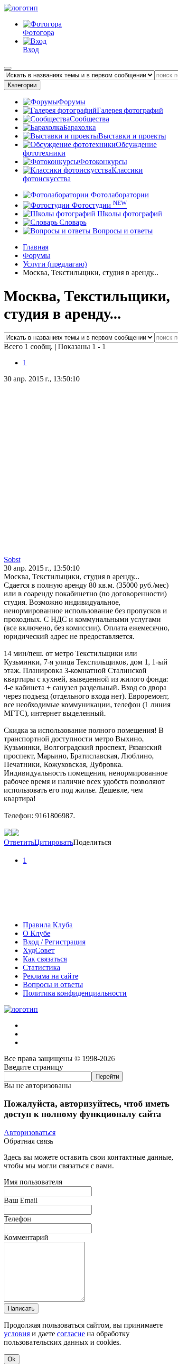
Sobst (12, 559)
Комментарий (26, 1237)
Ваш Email (20, 1200)
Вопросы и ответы (122, 231)
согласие (71, 1334)
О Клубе (36, 933)
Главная (35, 247)
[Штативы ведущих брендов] (89, 909)
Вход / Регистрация (54, 942)
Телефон (17, 1219)
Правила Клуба (48, 925)
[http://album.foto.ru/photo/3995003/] (7, 834)
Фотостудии (98, 205)
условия (17, 1334)
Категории (22, 85)
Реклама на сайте (50, 976)
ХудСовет (39, 950)
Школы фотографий (128, 214)
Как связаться (45, 959)
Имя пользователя (33, 1182)
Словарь (71, 222)
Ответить (19, 842)
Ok (12, 1359)
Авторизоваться (30, 1132)
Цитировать (53, 842)
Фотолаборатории (119, 195)
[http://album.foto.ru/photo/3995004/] (15, 834)
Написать (21, 1308)
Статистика (41, 967)
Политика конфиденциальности (75, 993)
